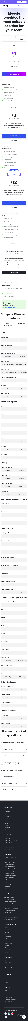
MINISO (6, 927)
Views (6, 818)
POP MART (7, 932)
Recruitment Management (11, 917)
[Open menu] (24, 5)
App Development (9, 899)
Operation (7, 886)
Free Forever (13, 74)
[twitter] (5, 1017)
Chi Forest (7, 949)
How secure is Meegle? (7, 776)
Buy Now (14, 140)
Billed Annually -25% (8, 37)
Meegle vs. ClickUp (9, 842)
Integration (7, 829)
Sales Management (9, 866)
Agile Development (9, 864)
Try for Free (13, 136)
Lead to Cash (7, 912)
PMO (5, 879)
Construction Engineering (11, 908)
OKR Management (9, 877)
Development (7, 884)
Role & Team (7, 816)
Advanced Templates (10, 919)
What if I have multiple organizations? (11, 770)
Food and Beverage (9, 871)
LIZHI (5, 934)
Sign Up (6, 977)
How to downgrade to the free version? (12, 756)
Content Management (10, 910)
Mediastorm (7, 936)
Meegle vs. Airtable (9, 844)
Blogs (5, 960)
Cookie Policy (8, 1001)
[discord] (5, 1013)
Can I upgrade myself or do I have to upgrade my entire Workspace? (11, 763)
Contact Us (7, 980)
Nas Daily (6, 930)
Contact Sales (14, 272)
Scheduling (7, 827)
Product (6, 882)
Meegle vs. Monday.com (10, 840)
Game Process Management (11, 903)
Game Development (9, 862)
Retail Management (9, 868)
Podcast (6, 965)
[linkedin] (9, 1013)
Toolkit (6, 823)
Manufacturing (8, 914)
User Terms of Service (10, 995)
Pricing (6, 982)
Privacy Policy (8, 997)
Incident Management (10, 875)
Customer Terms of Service (11, 992)
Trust (5, 990)
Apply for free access (9, 307)
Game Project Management (11, 906)
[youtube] (12, 1013)
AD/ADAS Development (10, 857)
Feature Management (10, 901)
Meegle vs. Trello (9, 849)
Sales (5, 888)
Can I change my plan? (7, 749)
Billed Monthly (21, 37)
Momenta (6, 945)
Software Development (10, 860)
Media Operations (9, 873)
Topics (6, 969)
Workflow (6, 814)
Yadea (6, 952)
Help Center (7, 962)
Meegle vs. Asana (9, 847)
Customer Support (9, 967)
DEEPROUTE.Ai (8, 943)
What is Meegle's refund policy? (10, 790)
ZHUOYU (6, 941)
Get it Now (21, 2)
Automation (7, 821)
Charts (6, 825)
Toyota (6, 947)
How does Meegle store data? (9, 783)
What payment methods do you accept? (12, 742)
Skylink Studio (8, 938)
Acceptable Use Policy (10, 999)
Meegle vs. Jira (8, 838)
